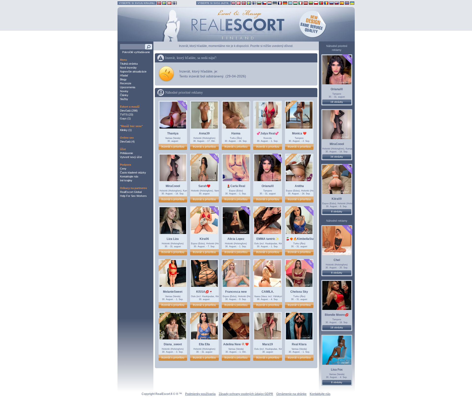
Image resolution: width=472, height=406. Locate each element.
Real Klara (299, 344)
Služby (124, 99)
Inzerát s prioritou (172, 146)
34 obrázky (336, 156)
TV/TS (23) (126, 114)
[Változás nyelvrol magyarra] (295, 2)
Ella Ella (204, 344)
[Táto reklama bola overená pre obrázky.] (290, 106)
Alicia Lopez (235, 239)
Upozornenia (127, 87)
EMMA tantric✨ (267, 239)
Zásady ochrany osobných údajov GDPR (246, 394)
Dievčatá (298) (129, 110)
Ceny (123, 168)
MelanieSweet (172, 291)
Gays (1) (125, 118)
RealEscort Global (131, 191)
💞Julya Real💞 (268, 133)
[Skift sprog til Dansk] (238, 2)
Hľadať (124, 75)
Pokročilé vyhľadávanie (136, 52)
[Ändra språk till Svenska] (249, 2)
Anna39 (204, 133)
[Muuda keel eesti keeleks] (275, 2)
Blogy (123, 79)
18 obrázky (336, 327)
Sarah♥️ (204, 186)
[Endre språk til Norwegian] (244, 2)
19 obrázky (336, 102)
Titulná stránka (129, 63)
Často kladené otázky (133, 172)
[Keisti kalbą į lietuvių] (311, 2)
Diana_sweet (173, 344)
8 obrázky (336, 211)
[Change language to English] (233, 2)
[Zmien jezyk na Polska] (316, 2)
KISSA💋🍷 (204, 291)
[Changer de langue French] (280, 2)
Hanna (235, 133)
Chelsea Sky (299, 291)
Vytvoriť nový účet (131, 157)
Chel (337, 260)
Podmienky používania (200, 394)
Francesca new (236, 291)
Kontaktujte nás (129, 176)
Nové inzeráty (128, 67)
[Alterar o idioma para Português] (321, 2)
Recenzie (125, 83)
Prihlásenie (126, 153)
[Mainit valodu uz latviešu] (306, 2)
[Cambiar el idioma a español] (342, 2)
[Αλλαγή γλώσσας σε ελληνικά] (290, 2)
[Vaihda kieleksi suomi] (254, 2)
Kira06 (204, 239)
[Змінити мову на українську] (352, 2)
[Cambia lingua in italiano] (300, 2)
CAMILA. (268, 291)
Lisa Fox (337, 369)
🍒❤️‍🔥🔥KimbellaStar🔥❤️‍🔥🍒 (306, 239)
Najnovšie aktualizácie (133, 71)
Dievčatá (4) (127, 141)
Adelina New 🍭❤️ (236, 344)
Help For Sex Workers (133, 195)
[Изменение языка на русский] (331, 2)
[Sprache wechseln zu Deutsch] (285, 2)
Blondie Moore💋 (337, 315)
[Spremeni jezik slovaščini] (337, 2)
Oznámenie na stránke (291, 394)
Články (124, 95)
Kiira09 (337, 199)
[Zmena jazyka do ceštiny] (264, 2)
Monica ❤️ (299, 133)
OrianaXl (268, 186)
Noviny (124, 91)
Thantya (172, 133)
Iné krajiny (126, 180)
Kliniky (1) (126, 130)
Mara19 (267, 344)
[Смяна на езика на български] (259, 2)
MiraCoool (173, 186)
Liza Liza (173, 239)
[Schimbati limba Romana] (326, 2)
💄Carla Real (236, 186)
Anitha (299, 186)
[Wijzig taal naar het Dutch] (269, 2)
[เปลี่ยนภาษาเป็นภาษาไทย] (347, 2)
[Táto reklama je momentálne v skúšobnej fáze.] (183, 104)
